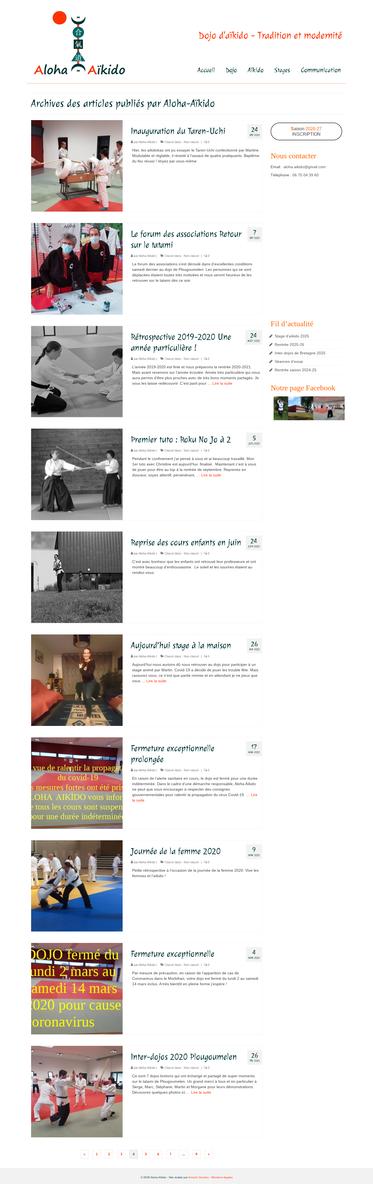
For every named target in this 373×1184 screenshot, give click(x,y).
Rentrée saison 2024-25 (295, 370)
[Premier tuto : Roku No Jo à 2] (77, 474)
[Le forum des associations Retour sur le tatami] (77, 268)
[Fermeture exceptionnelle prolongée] (77, 783)
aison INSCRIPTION (306, 131)
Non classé (191, 142)
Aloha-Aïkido (147, 142)
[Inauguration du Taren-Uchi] (77, 165)
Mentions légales (222, 1177)
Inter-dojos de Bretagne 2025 (300, 353)
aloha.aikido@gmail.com (304, 167)
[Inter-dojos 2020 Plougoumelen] (77, 1091)
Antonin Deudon (198, 1177)
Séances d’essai (289, 361)
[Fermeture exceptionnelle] (77, 988)
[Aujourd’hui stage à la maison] (77, 680)
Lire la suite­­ (222, 383)
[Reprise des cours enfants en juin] (77, 577)
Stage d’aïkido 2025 (292, 336)
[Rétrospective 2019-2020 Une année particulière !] (77, 371)
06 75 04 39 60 (305, 175)
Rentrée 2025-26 (289, 344)
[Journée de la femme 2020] (77, 885)
